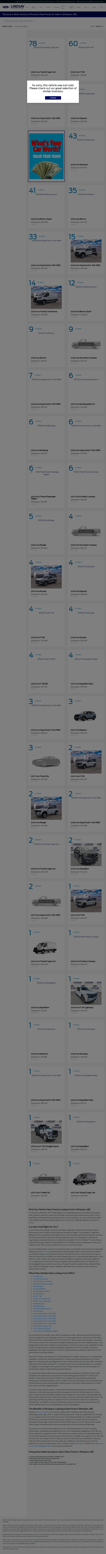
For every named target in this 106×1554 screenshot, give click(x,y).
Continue (53, 98)
